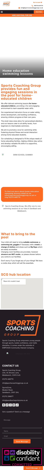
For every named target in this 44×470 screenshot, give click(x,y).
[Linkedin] (13, 405)
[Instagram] (10, 405)
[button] (1, 12)
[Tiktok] (17, 405)
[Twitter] (7, 405)
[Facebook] (3, 405)
